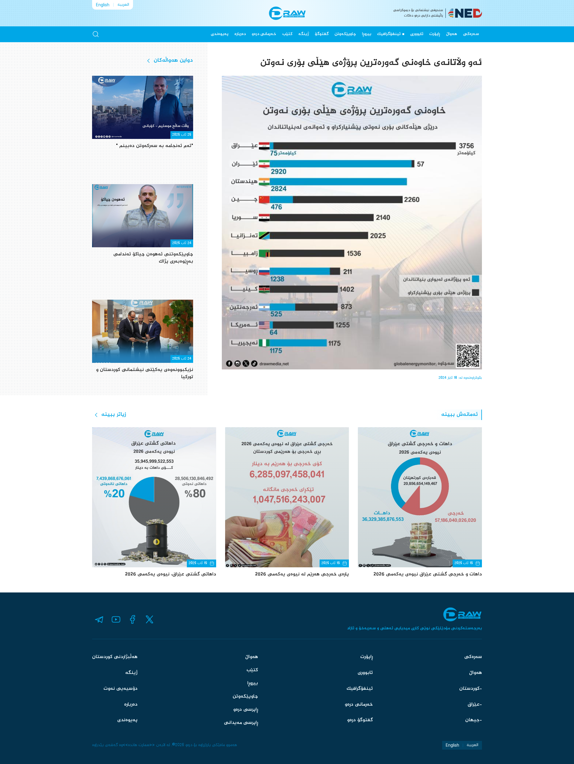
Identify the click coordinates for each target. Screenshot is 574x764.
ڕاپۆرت (434, 34)
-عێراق (475, 704)
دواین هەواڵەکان (173, 60)
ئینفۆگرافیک (389, 34)
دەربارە (240, 34)
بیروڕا (366, 34)
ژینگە (303, 34)
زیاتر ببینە (113, 415)
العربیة (123, 5)
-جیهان (473, 720)
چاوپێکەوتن (345, 34)
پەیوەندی (219, 34)
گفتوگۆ (322, 34)
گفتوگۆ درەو (360, 720)
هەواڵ (451, 34)
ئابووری (416, 34)
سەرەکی (471, 34)
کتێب (287, 34)
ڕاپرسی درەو (245, 709)
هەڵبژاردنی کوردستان (115, 657)
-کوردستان (470, 688)
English (102, 4)
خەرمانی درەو (264, 34)
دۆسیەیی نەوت (120, 688)
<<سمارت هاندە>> (139, 745)
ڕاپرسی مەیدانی (241, 722)
